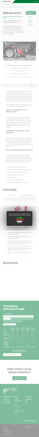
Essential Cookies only (19, 219)
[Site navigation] (1, 1)
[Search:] (32, 5)
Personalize (19, 221)
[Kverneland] (7, 1)
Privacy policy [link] (19, 223)
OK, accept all (19, 217)
